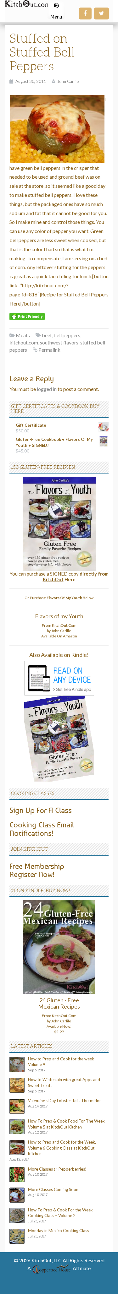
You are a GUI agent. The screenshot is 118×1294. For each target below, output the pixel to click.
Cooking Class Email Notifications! (41, 828)
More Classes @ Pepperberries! (57, 1169)
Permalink (49, 350)
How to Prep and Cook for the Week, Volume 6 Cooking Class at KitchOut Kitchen (62, 1148)
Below (70, 597)
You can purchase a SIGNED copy (59, 576)
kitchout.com (23, 342)
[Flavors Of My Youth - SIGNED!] (59, 523)
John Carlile (68, 81)
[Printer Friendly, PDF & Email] (27, 315)
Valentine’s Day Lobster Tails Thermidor (64, 1100)
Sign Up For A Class (40, 810)
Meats (23, 335)
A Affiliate (59, 1268)
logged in (47, 389)
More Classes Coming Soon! (54, 1189)
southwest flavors (59, 342)
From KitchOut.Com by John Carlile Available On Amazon (59, 630)
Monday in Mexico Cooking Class (58, 1230)
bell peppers (66, 335)
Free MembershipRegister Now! (36, 870)
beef (47, 335)
